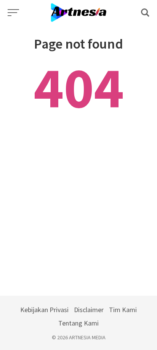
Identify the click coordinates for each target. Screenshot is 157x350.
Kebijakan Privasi (44, 309)
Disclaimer (89, 309)
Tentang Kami (78, 323)
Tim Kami (123, 309)
